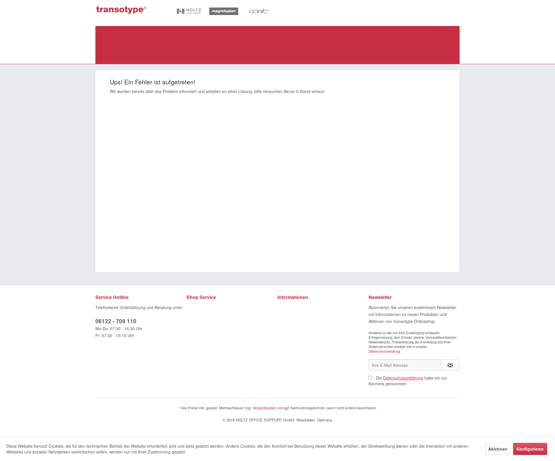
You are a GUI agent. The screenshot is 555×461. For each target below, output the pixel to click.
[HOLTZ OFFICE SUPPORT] (189, 12)
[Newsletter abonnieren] (450, 365)
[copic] (258, 12)
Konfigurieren (530, 449)
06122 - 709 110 (115, 321)
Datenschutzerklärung (384, 351)
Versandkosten (264, 407)
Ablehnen (497, 449)
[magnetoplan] (223, 12)
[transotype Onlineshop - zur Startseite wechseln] (121, 10)
